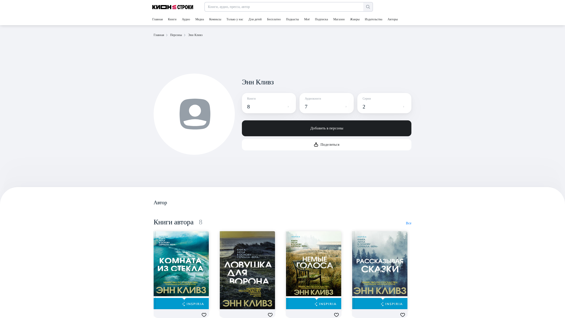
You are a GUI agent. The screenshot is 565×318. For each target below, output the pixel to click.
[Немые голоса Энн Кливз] (313, 270)
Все (408, 223)
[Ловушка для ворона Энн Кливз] (247, 270)
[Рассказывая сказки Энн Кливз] (379, 270)
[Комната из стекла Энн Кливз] (181, 270)
